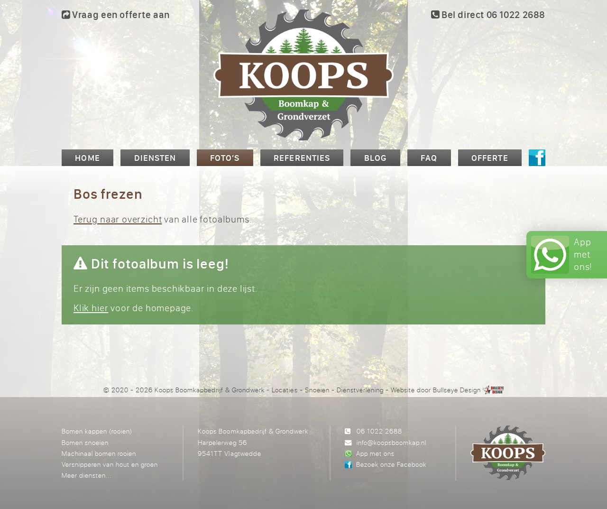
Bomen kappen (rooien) (97, 430)
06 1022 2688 (379, 430)
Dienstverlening (360, 389)
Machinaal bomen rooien (99, 453)
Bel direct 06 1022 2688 (492, 14)
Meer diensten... (86, 475)
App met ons (375, 453)
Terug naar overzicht (118, 219)
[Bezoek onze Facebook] (537, 157)
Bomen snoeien (85, 442)
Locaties (284, 389)
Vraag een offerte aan (120, 14)
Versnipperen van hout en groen (110, 464)
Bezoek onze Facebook (391, 464)
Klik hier (91, 308)
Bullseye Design (457, 389)
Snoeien (317, 389)
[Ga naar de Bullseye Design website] (493, 389)
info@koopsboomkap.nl (391, 442)
